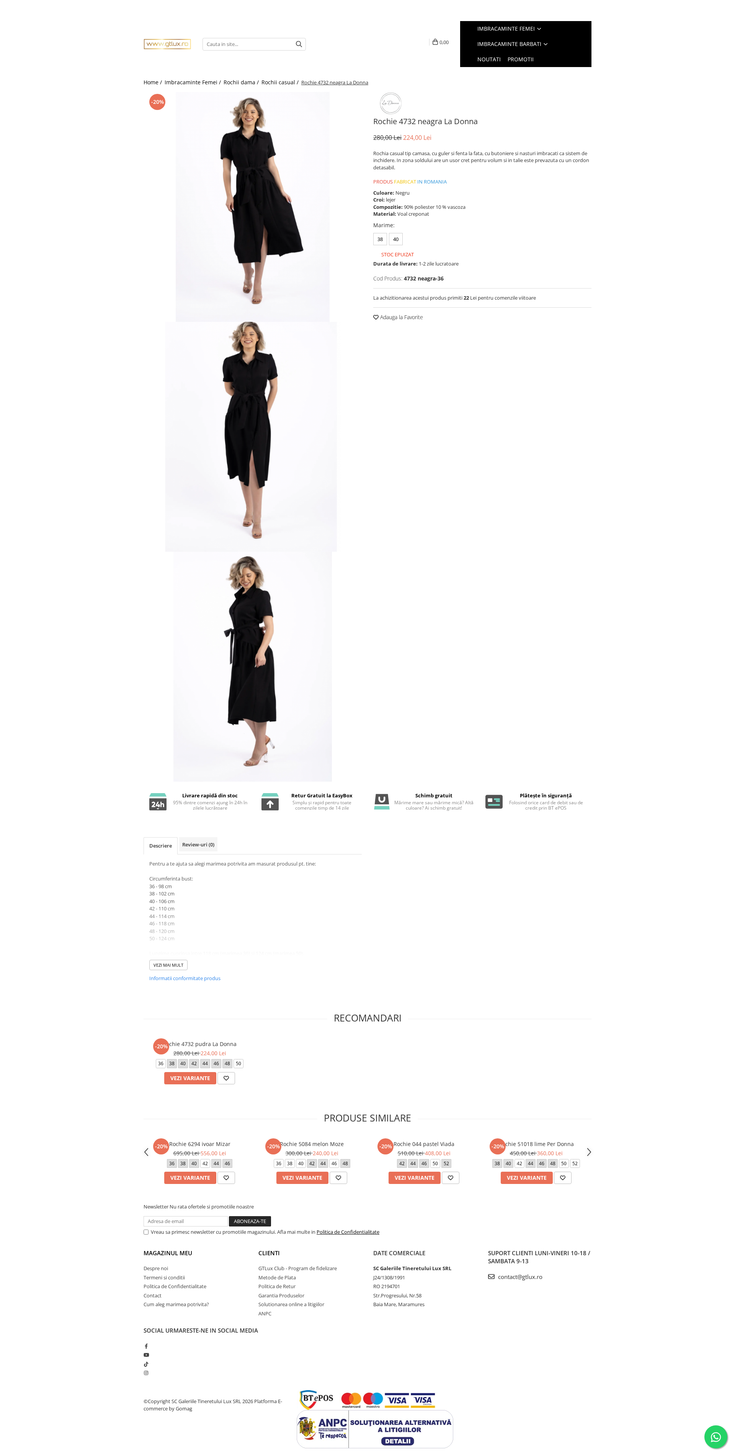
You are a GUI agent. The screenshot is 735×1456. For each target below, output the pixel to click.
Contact (153, 1295)
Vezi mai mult (168, 965)
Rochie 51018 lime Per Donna (536, 1144)
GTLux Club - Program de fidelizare (297, 1268)
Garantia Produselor (281, 1295)
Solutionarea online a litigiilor (291, 1304)
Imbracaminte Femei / (193, 82)
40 (396, 239)
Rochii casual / (280, 82)
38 (380, 239)
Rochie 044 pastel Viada (424, 1144)
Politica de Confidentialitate (348, 1231)
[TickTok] (146, 1364)
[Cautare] (299, 44)
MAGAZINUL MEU (168, 1253)
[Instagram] (146, 1372)
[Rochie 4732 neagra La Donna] (253, 207)
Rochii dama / (242, 82)
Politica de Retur (277, 1286)
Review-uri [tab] (198, 844)
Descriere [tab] (160, 845)
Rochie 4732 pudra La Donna (200, 1044)
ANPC (264, 1313)
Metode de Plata (277, 1277)
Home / (153, 82)
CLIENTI (269, 1253)
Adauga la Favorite (401, 317)
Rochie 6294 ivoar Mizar (199, 1144)
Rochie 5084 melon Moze (312, 1144)
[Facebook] (146, 1346)
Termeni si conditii (164, 1277)
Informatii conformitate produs (184, 978)
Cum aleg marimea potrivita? (176, 1304)
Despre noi (156, 1268)
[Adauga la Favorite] (226, 1078)
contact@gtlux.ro (519, 1277)
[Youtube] (146, 1354)
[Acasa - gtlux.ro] (167, 44)
